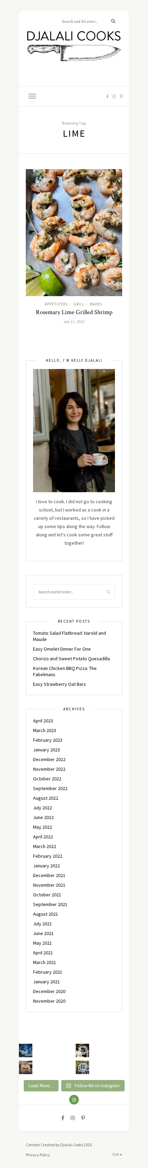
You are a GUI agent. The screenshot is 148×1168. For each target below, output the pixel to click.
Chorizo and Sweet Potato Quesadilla (71, 658)
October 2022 (47, 779)
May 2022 (42, 827)
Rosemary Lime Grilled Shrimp (74, 312)
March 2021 (44, 962)
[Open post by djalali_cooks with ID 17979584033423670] (82, 1050)
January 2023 (46, 750)
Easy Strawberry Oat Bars (59, 684)
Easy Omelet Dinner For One (62, 649)
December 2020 (49, 991)
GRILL (78, 304)
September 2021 (50, 904)
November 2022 (49, 769)
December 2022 (49, 759)
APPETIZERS (56, 304)
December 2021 (49, 875)
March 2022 (44, 846)
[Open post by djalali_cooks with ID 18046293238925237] (25, 1050)
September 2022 (50, 788)
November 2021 (49, 885)
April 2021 (43, 953)
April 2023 (43, 721)
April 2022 (43, 837)
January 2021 (46, 982)
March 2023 (44, 730)
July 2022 (42, 808)
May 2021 (42, 943)
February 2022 (47, 856)
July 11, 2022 (74, 321)
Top (116, 1154)
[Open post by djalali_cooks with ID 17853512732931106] (82, 1067)
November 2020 (49, 1001)
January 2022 (46, 866)
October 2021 (47, 895)
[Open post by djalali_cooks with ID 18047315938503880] (25, 1067)
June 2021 (43, 933)
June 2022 (43, 817)
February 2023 (47, 740)
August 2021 (45, 914)
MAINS (96, 304)
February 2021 (47, 972)
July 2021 (42, 924)
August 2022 (45, 798)
